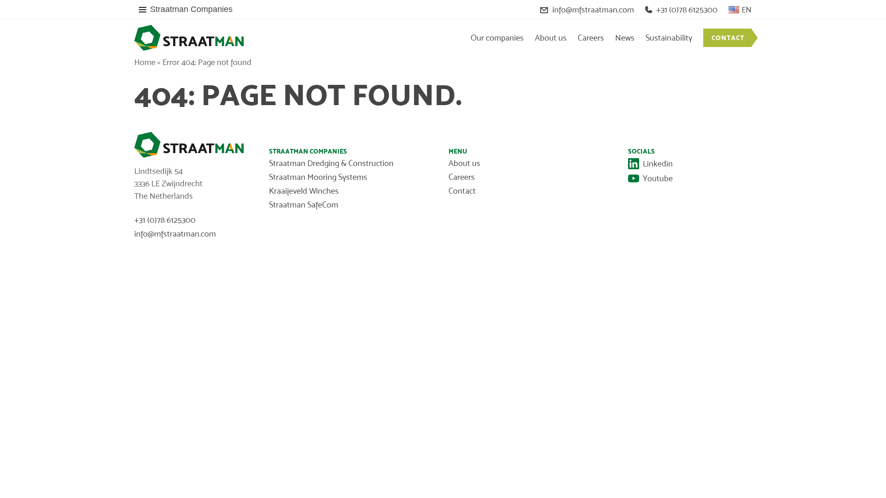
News (625, 38)
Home (145, 62)
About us (551, 38)
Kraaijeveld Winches (304, 191)
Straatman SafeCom (303, 205)
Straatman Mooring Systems (318, 177)
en (747, 9)
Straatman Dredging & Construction (331, 163)
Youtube (658, 178)
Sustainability (669, 38)
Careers (591, 38)
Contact (728, 38)
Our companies (497, 38)
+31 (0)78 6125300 (687, 10)
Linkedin (658, 164)
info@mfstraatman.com (593, 10)
